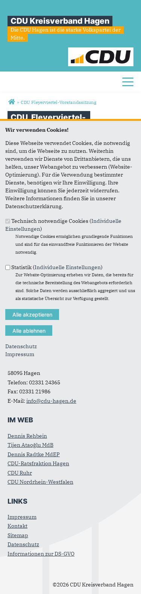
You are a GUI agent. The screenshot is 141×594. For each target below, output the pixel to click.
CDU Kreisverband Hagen (60, 21)
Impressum (19, 354)
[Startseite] (100, 51)
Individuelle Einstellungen (68, 266)
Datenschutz (21, 346)
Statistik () (57, 266)
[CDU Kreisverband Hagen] (11, 102)
